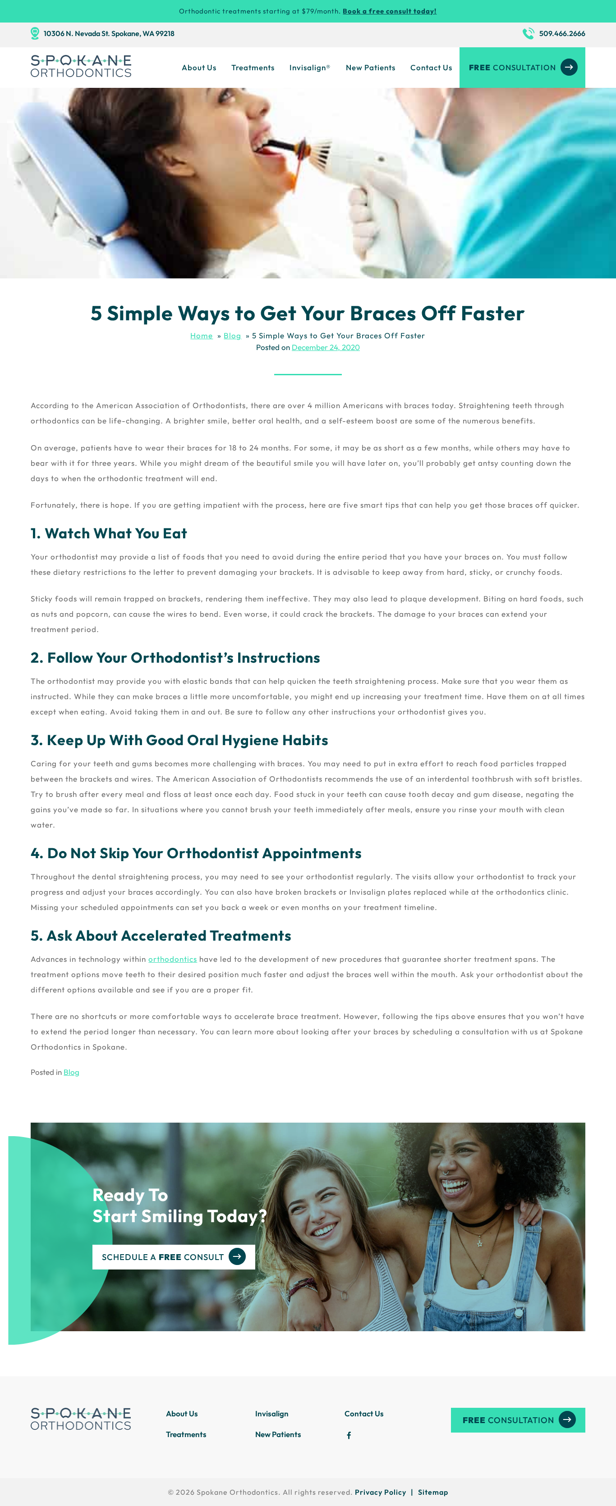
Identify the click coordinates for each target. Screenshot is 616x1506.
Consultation (512, 67)
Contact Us (431, 67)
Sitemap (433, 1492)
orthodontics (172, 959)
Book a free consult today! (390, 11)
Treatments (253, 67)
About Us (199, 67)
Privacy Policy (380, 1492)
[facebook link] (349, 1436)
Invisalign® (310, 67)
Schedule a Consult (163, 1257)
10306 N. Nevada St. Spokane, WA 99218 (109, 33)
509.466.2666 (562, 33)
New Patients (370, 67)
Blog (71, 1072)
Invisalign (272, 1413)
